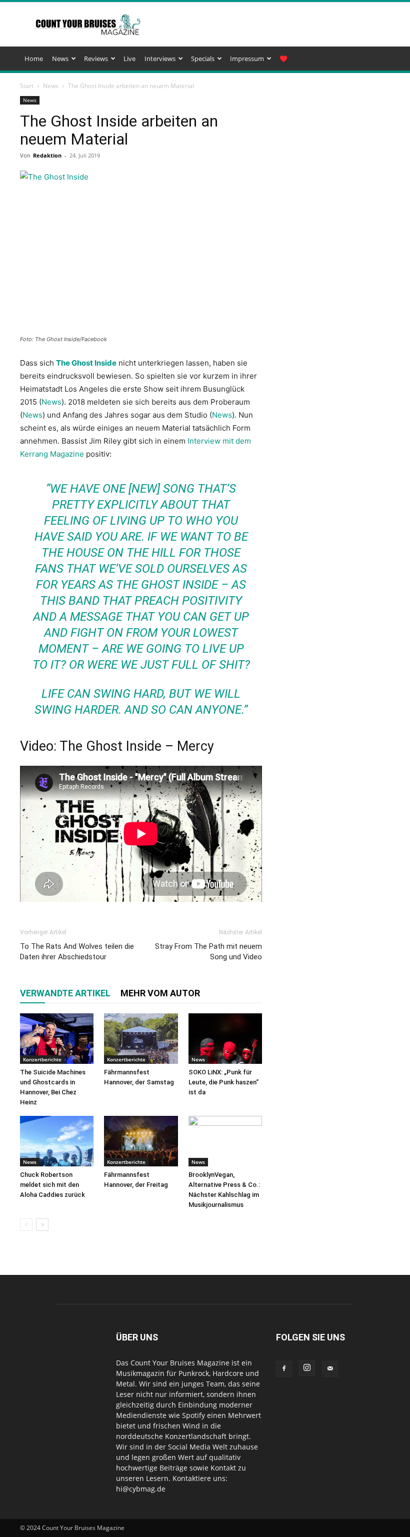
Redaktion (47, 155)
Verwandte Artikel (65, 993)
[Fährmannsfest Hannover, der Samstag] (141, 1038)
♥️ (284, 58)
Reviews (96, 58)
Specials (202, 58)
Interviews (160, 58)
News (60, 58)
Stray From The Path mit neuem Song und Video (208, 951)
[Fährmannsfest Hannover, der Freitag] (141, 1141)
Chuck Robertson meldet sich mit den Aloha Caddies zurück (52, 1184)
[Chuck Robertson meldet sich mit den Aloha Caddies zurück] (57, 1141)
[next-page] (42, 1224)
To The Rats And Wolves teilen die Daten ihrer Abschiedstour (77, 951)
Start (27, 86)
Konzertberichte (42, 1059)
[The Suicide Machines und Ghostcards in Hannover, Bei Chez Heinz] (57, 1038)
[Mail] (330, 1369)
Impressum (247, 58)
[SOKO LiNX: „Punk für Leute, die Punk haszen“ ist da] (225, 1038)
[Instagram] (307, 1368)
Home (33, 58)
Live (130, 58)
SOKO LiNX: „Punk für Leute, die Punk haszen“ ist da (223, 1082)
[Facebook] (284, 1369)
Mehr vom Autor (160, 993)
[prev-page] (26, 1224)
